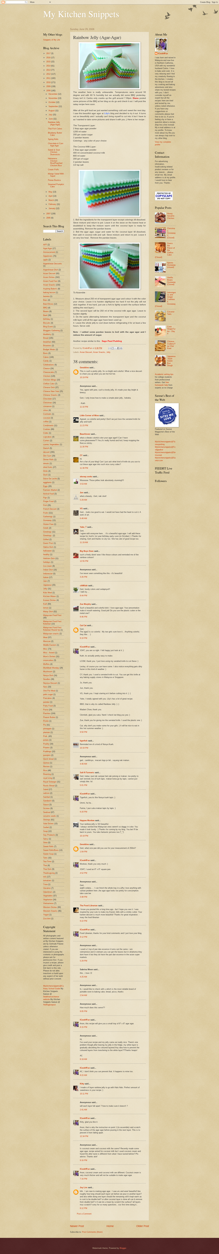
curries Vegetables (51, 444)
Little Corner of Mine (89, 415)
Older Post (142, 1226)
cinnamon (47, 406)
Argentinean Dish (50, 270)
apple (45, 260)
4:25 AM (83, 977)
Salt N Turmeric (87, 772)
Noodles (46, 679)
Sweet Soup (48, 854)
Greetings (47, 532)
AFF (45, 245)
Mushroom (47, 671)
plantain (46, 732)
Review (46, 766)
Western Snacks (50, 911)
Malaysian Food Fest (52, 615)
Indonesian (48, 573)
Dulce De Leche (50, 479)
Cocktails (47, 414)
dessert (46, 452)
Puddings (47, 751)
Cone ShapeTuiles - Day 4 (171, 330)
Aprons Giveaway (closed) (171, 265)
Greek (45, 528)
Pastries (46, 713)
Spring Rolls (53, 139)
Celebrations (48, 365)
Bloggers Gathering (51, 330)
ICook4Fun (85, 647)
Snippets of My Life (51, 40)
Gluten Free (48, 524)
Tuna (45, 884)
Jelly (108, 352)
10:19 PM (84, 377)
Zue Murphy (85, 604)
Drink (45, 471)
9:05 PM (83, 1011)
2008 (48, 90)
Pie (44, 725)
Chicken (46, 376)
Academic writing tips (164, 374)
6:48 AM (83, 518)
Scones (46, 808)
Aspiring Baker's (50, 289)
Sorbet (46, 827)
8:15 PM (83, 1027)
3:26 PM (83, 577)
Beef (45, 315)
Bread (45, 338)
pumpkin (47, 755)
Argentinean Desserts (52, 264)
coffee (46, 421)
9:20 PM (83, 812)
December (53, 94)
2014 (48, 66)
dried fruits (47, 467)
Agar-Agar (47, 248)
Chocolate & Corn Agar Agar (55, 144)
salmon (46, 793)
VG (81, 508)
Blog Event (48, 327)
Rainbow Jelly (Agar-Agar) (54, 123)
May (51, 192)
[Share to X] (115, 348)
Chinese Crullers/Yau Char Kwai (171, 344)
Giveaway (47, 520)
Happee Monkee (87, 820)
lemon (45, 608)
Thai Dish (47, 869)
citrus (45, 410)
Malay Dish (48, 611)
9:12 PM (83, 937)
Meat (45, 637)
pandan (46, 702)
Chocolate (47, 399)
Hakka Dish (48, 547)
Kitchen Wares (49, 596)
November (53, 98)
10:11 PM (84, 1094)
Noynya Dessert (50, 683)
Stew (45, 842)
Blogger (123, 1248)
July (51, 114)
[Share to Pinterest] (121, 348)
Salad (45, 789)
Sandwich (47, 801)
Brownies (47, 345)
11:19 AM (84, 542)
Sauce (46, 804)
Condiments (48, 425)
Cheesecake (48, 372)
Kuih (45, 604)
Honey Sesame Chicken (170, 215)
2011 (48, 78)
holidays (46, 562)
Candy (46, 361)
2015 (48, 61)
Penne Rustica (54, 180)
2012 (48, 74)
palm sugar (48, 694)
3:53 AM (83, 484)
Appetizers (47, 256)
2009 (48, 86)
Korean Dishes (49, 600)
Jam (45, 581)
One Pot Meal (49, 691)
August (52, 110)
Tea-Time (47, 861)
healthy (46, 554)
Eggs (45, 486)
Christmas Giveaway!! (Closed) (171, 233)
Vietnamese (48, 903)
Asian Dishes (49, 277)
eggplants (47, 482)
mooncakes (48, 660)
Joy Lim (83, 1187)
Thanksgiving (49, 873)
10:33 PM (84, 748)
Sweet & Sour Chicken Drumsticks (54, 152)
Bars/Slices (48, 304)
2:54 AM (83, 995)
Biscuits (46, 323)
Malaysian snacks (51, 634)
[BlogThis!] (112, 348)
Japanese (47, 585)
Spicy (45, 839)
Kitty (82, 1084)
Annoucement (49, 252)
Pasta (45, 710)
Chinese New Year (51, 391)
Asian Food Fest (50, 281)
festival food (48, 494)
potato (46, 740)
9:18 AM (83, 1059)
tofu (44, 877)
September (54, 106)
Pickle (46, 721)
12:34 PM (84, 1136)
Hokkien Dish (49, 558)
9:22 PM (83, 921)
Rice (45, 770)
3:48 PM (83, 897)
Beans (46, 311)
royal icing (47, 778)
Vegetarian (47, 899)
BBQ (45, 308)
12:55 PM (84, 561)
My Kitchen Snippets (81, 14)
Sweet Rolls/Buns (51, 850)
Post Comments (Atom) (92, 1232)
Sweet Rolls (48, 846)
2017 (48, 53)
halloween (47, 551)
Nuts (45, 687)
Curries (46, 440)
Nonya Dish (48, 675)
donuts (46, 463)
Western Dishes (50, 907)
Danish (46, 448)
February (53, 204)
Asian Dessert (86, 352)
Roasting (47, 774)
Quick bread (48, 759)
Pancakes (47, 698)
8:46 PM (83, 617)
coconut (46, 418)
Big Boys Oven (87, 551)
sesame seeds (49, 816)
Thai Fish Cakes (55, 129)
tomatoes (47, 880)
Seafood (46, 812)
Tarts (45, 858)
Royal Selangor (49, 782)
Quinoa (46, 763)
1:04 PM (83, 852)
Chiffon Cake (48, 384)
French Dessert (49, 509)
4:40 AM (83, 764)
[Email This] (109, 348)
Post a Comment (84, 1214)
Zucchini (47, 918)
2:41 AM (83, 1110)
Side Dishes (48, 823)
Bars (45, 300)
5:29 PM (83, 961)
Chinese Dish (49, 387)
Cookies (46, 429)
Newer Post (77, 1226)
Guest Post (48, 543)
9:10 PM (83, 638)
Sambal (46, 797)
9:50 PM (83, 732)
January (52, 208)
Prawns (46, 747)
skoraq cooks (86, 476)
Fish (45, 505)
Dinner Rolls (48, 459)
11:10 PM (84, 407)
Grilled (46, 539)
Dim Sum (47, 456)
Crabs (45, 433)
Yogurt (46, 915)
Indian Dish (48, 570)
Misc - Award (48, 652)
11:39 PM (84, 468)
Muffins (46, 664)
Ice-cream (47, 566)
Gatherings (48, 516)
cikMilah (84, 585)
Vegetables (48, 896)
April (51, 196)
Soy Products (49, 835)
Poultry (46, 744)
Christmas (47, 403)
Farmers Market (50, 490)
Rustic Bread (48, 786)
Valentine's (47, 892)
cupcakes (47, 437)
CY (81, 455)
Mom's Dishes (49, 656)
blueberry (47, 334)
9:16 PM (83, 1160)
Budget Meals (49, 349)
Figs (45, 497)
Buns (45, 353)
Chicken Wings (49, 380)
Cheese (46, 368)
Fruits (45, 513)
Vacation (47, 888)
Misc (45, 649)
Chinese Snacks (50, 395)
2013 (48, 70)
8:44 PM (83, 595)
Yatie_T (83, 527)
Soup (45, 831)
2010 (48, 82)
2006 (48, 218)
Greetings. (47, 535)
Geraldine (84, 367)
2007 (48, 213)
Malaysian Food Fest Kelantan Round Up (52, 628)
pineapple (47, 728)
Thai (45, 865)
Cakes (46, 357)
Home (110, 1226)
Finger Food (48, 501)
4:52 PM (83, 873)
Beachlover (85, 434)
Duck (45, 475)
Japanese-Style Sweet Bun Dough (171, 361)
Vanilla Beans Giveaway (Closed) (171, 281)
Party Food (48, 706)
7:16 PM (83, 1179)
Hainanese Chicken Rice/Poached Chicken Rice (55, 161)
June (51, 119)
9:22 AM (83, 1075)
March (52, 200)
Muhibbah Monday (51, 668)
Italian (45, 577)
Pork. (45, 736)
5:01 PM (83, 785)
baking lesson (49, 292)
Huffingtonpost (49, 1005)
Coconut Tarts (170, 313)
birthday (46, 319)
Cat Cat (83, 625)
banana (46, 296)
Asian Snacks (99, 352)
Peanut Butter (49, 717)
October (52, 102)
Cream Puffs (53, 169)
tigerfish (83, 741)
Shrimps (46, 820)
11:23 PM (84, 425)
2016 (48, 57)
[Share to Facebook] (118, 348)
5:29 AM (83, 500)
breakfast (47, 342)
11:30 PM (84, 447)
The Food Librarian (89, 905)
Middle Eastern (49, 645)
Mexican (47, 641)
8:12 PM (83, 1208)
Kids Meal (47, 592)
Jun (81, 492)
